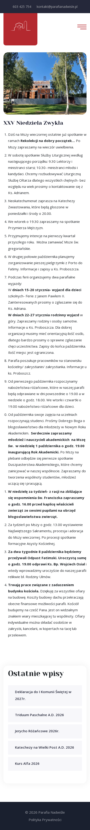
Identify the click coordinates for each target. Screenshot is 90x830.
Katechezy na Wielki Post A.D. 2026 (44, 747)
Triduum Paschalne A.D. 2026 (39, 714)
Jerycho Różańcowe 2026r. (37, 731)
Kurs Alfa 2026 (27, 763)
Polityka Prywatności (45, 819)
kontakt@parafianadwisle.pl (57, 6)
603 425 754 (22, 6)
